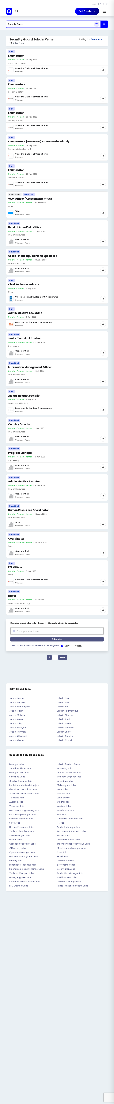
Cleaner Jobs (64, 801)
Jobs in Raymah (17, 731)
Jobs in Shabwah (65, 727)
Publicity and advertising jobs (24, 785)
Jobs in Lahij (15, 723)
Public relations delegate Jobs (72, 885)
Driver (12, 596)
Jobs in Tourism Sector (69, 764)
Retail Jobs (62, 856)
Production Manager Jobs (70, 873)
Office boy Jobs (17, 848)
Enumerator (16, 56)
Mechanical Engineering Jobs (24, 810)
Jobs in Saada (64, 719)
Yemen (103, 4)
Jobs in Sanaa (16, 698)
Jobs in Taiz (63, 702)
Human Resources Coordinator (28, 510)
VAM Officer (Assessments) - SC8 (30, 199)
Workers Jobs (64, 806)
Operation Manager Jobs (22, 852)
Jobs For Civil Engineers (69, 881)
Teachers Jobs (16, 806)
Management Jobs (19, 772)
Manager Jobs (16, 764)
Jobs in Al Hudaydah (19, 706)
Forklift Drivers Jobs (67, 877)
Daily (67, 645)
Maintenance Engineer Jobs (23, 856)
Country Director (19, 424)
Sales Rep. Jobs (17, 776)
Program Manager (20, 453)
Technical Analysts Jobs (21, 831)
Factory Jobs (16, 860)
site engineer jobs (66, 864)
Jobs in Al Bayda (17, 727)
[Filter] (96, 24)
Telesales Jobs (16, 797)
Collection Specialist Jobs (22, 843)
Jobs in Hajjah (16, 710)
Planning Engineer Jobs (21, 818)
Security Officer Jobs (20, 768)
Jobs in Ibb (62, 706)
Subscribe (57, 639)
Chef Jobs (62, 852)
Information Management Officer (30, 367)
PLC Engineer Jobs (18, 885)
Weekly (78, 645)
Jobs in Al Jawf (64, 740)
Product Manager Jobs (68, 827)
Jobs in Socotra (65, 736)
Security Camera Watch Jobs (24, 881)
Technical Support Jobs (21, 873)
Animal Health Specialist (24, 396)
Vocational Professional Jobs (24, 793)
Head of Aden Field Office (24, 227)
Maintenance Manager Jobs (71, 848)
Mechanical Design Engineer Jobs (26, 868)
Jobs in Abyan (16, 740)
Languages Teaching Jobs (22, 864)
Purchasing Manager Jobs (22, 814)
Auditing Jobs (16, 801)
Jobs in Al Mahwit (18, 736)
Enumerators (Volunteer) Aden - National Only (38, 141)
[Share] (103, 70)
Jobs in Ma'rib (64, 723)
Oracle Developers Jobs (69, 772)
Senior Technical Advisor (24, 338)
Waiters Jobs (63, 793)
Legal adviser (63, 797)
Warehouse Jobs (65, 810)
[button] (17, 11)
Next (62, 657)
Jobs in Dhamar (65, 715)
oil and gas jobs (65, 781)
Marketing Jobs (65, 768)
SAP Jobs (61, 814)
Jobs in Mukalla (17, 715)
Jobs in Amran (16, 719)
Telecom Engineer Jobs (69, 776)
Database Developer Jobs (70, 818)
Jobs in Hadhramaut (67, 710)
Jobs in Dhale (64, 731)
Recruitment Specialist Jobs (71, 831)
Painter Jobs (63, 835)
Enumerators (16, 84)
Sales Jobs (14, 822)
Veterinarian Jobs (66, 868)
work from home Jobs (68, 839)
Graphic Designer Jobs (21, 781)
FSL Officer (15, 567)
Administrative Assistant (25, 313)
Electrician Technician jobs (23, 789)
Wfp (17, 211)
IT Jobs (60, 822)
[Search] (104, 24)
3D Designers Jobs (66, 785)
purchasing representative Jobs (73, 843)
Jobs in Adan (63, 698)
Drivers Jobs (15, 839)
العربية (94, 4)
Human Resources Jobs (21, 827)
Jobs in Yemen (17, 702)
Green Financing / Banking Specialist (32, 256)
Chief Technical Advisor (23, 284)
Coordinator (16, 538)
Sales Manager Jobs (19, 835)
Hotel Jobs (62, 789)
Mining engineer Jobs (20, 877)
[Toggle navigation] (104, 11)
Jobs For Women (65, 860)
